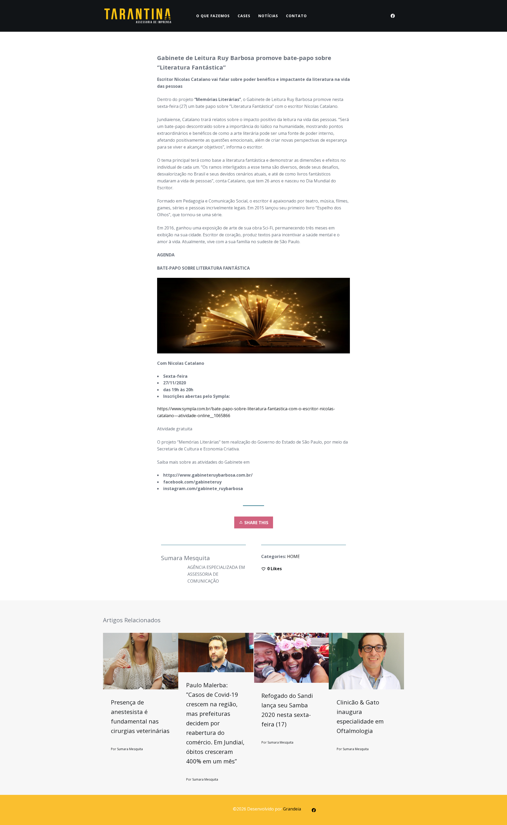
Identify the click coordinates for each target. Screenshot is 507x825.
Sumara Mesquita (130, 749)
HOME (293, 556)
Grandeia (292, 809)
